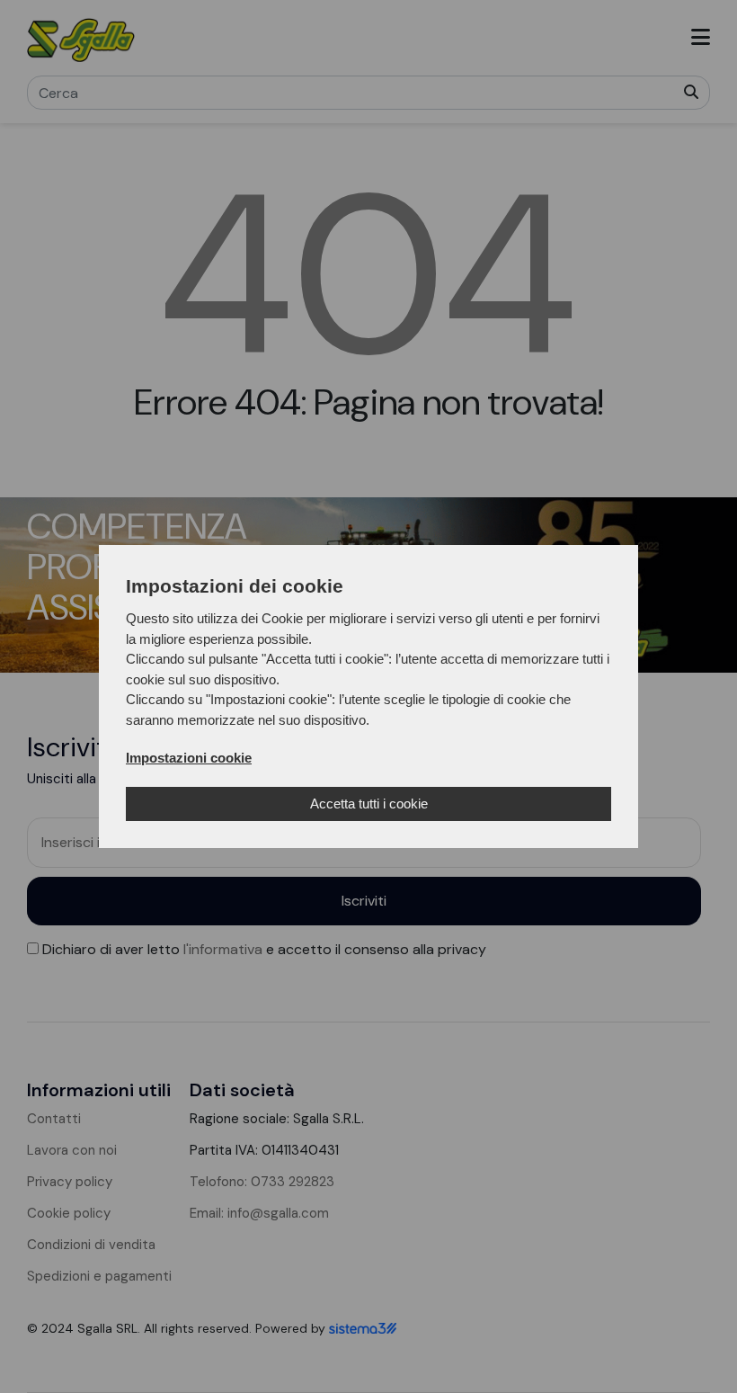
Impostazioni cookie (189, 757)
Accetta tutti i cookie (369, 803)
